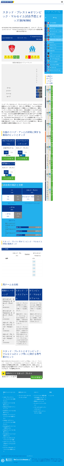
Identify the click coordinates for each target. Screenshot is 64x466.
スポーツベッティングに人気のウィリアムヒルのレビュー (9, 443)
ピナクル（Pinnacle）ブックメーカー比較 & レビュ (9, 449)
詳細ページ (48, 92)
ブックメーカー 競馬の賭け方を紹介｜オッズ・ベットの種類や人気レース (40, 397)
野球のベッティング (39, 401)
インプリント (30, 455)
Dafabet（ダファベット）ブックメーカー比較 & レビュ (9, 422)
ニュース (52, 395)
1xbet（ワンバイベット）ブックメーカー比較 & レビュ (9, 399)
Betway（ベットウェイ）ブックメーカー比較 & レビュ (9, 416)
